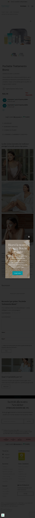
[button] (29, 237)
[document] (17, 259)
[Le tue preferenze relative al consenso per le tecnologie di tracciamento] (2, 515)
